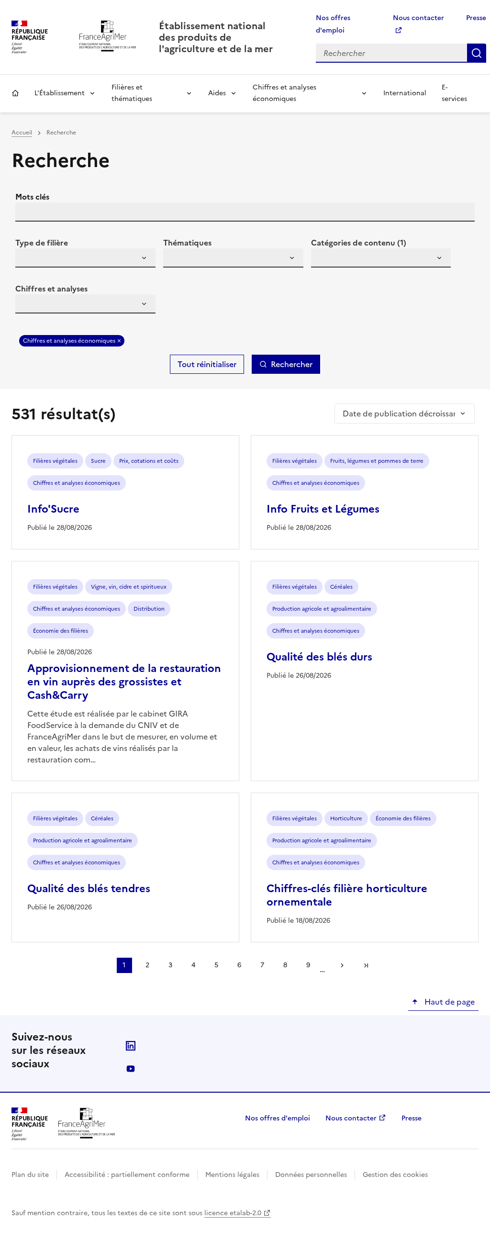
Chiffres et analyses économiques (284, 93)
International (404, 93)
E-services (454, 93)
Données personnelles (311, 1175)
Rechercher (476, 53)
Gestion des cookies (395, 1175)
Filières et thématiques (131, 93)
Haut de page (449, 1001)
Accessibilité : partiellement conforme (127, 1175)
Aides (217, 93)
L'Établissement (59, 93)
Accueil (15, 93)
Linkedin (130, 1045)
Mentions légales (232, 1175)
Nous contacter (351, 1118)
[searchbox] (28, 259)
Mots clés (32, 196)
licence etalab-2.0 (232, 1213)
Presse (476, 18)
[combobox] (85, 258)
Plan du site (30, 1175)
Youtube (130, 1068)
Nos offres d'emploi (277, 1118)
